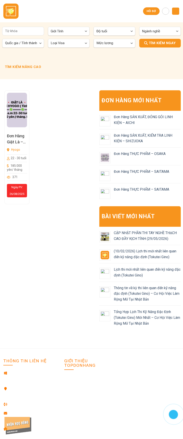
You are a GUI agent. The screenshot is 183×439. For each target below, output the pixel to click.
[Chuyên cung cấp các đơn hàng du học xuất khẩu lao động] (13, 11)
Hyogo (15, 149)
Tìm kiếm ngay (162, 43)
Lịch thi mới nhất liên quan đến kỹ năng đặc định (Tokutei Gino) (147, 272)
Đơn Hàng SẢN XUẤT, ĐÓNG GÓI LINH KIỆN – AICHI (143, 120)
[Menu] (175, 11)
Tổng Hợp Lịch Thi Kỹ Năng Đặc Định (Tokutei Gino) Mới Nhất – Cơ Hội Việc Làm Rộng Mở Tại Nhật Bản (147, 317)
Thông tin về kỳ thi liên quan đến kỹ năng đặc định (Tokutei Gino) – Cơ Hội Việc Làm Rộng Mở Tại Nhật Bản (146, 293)
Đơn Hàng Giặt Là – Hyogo (15, 139)
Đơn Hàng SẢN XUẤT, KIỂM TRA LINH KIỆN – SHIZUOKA (143, 138)
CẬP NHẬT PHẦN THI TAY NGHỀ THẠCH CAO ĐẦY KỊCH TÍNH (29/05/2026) (145, 236)
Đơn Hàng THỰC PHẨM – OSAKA (140, 154)
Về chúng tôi (73, 378)
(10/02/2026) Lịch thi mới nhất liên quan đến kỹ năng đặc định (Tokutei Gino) (145, 254)
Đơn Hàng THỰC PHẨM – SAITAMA (141, 171)
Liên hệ (69, 384)
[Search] (165, 11)
